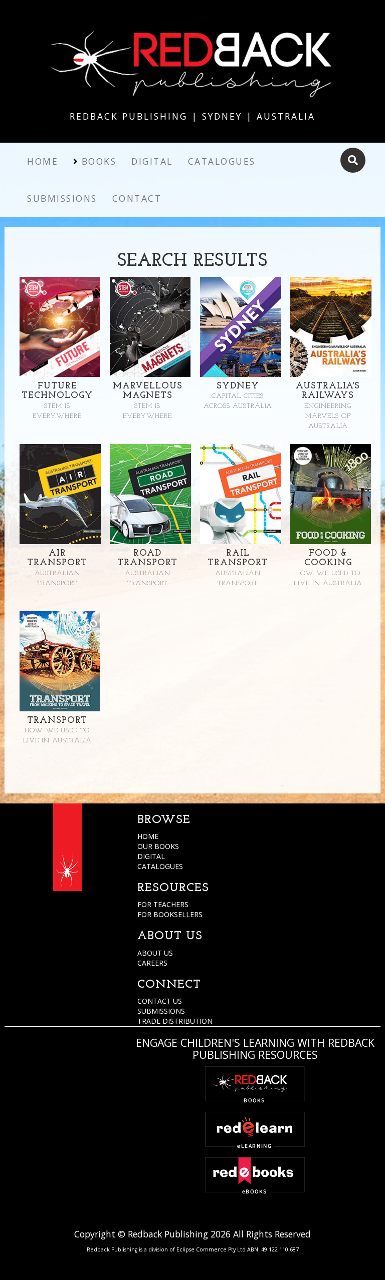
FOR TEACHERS (162, 904)
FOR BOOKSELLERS (170, 914)
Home (42, 161)
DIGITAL (151, 856)
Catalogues (222, 161)
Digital (152, 161)
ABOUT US (155, 953)
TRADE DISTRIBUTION (175, 1021)
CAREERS (152, 963)
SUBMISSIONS (161, 1011)
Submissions (62, 198)
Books (99, 161)
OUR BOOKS (158, 846)
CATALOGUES (160, 866)
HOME (147, 836)
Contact (137, 198)
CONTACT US (159, 1001)
